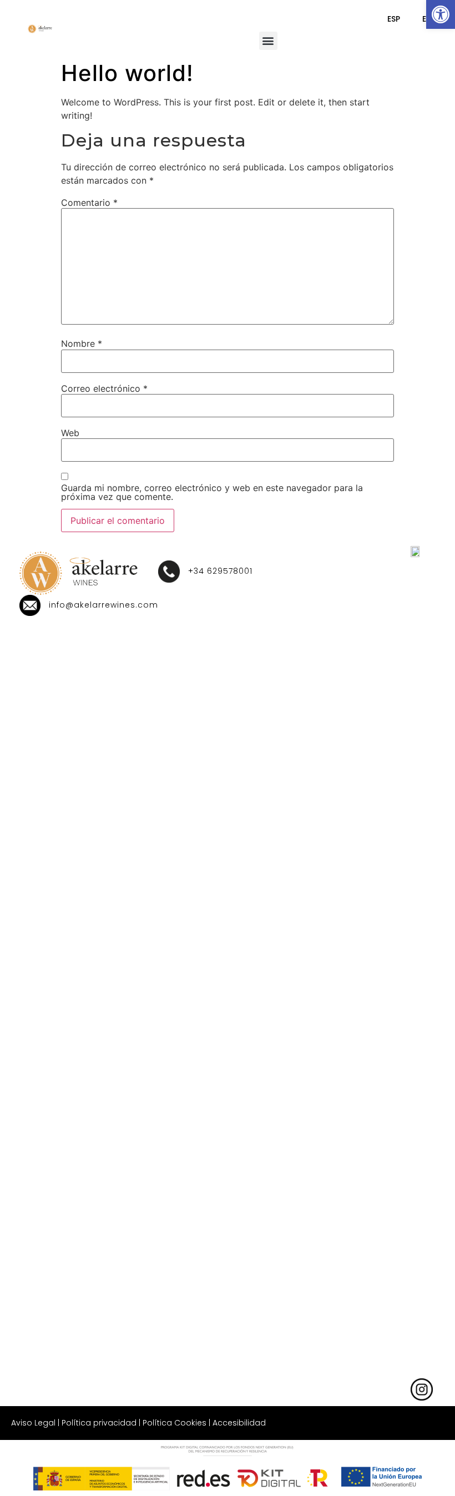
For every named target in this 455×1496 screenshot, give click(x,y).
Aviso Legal (33, 1422)
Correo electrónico (104, 388)
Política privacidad (99, 1422)
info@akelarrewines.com (103, 604)
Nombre (81, 343)
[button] (440, 14)
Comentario (89, 202)
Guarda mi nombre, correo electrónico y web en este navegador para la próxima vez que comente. (212, 492)
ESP (393, 18)
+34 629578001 (220, 571)
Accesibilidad (239, 1422)
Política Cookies (174, 1422)
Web (70, 432)
